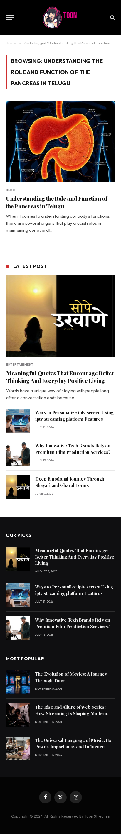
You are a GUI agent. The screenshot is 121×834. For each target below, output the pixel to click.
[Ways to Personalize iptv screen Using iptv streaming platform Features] (18, 421)
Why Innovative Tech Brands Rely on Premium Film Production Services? (73, 449)
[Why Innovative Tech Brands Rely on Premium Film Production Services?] (18, 454)
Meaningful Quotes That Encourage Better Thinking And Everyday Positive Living (60, 376)
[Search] (112, 17)
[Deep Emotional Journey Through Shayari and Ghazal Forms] (18, 487)
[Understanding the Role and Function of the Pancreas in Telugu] (60, 141)
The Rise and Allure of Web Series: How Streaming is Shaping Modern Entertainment (71, 713)
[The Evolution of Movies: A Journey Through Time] (18, 682)
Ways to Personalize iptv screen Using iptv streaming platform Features (74, 416)
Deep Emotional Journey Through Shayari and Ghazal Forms (69, 482)
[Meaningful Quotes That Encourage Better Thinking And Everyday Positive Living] (60, 316)
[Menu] (10, 17)
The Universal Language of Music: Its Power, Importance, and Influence (73, 743)
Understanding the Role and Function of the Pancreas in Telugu (56, 202)
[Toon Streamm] (60, 17)
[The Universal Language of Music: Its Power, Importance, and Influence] (18, 748)
